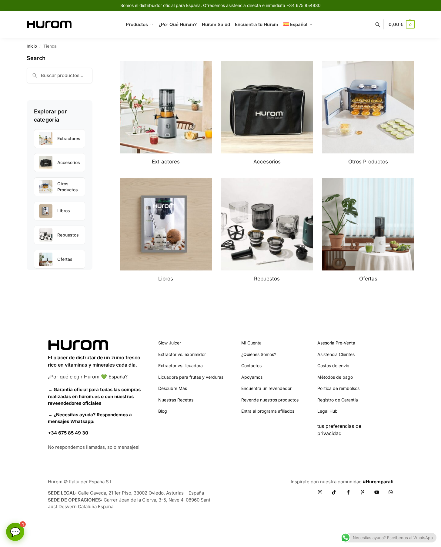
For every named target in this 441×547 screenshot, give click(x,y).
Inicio (32, 46)
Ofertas (64, 259)
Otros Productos (67, 186)
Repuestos (68, 234)
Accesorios (68, 162)
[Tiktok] (334, 492)
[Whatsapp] (391, 492)
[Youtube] (377, 492)
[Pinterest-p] (362, 492)
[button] (401, 24)
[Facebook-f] (348, 492)
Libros (63, 210)
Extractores (68, 138)
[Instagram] (320, 492)
